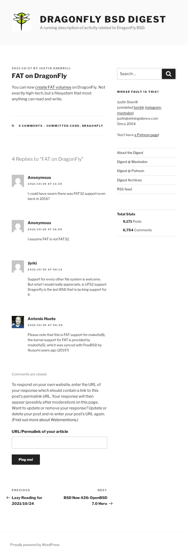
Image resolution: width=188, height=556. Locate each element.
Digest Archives (129, 180)
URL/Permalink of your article (40, 431)
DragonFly (93, 125)
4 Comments (31, 125)
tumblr (139, 107)
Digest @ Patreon (130, 171)
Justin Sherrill (55, 68)
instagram (153, 107)
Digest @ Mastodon (132, 162)
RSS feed (124, 189)
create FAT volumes (53, 87)
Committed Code (63, 125)
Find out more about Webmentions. (45, 419)
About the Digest (130, 153)
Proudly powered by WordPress (34, 545)
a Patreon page (146, 135)
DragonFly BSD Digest (103, 19)
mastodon (125, 113)
